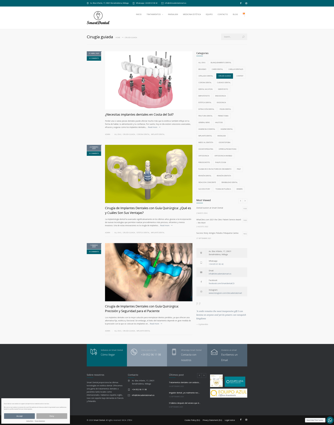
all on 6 (117, 134)
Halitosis (219, 122)
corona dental (143, 134)
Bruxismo (202, 69)
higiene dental (227, 129)
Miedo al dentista (205, 142)
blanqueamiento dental (221, 62)
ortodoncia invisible (223, 156)
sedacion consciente (207, 182)
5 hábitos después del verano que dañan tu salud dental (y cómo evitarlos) (185, 403)
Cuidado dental (224, 82)
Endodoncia (220, 96)
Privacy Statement (40, 421)
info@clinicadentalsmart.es (175, 3)
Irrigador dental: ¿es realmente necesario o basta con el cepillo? (185, 392)
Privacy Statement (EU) (212, 420)
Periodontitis (204, 162)
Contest (239, 76)
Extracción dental (206, 109)
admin (107, 134)
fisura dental (225, 109)
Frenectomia (223, 116)
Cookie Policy (29, 421)
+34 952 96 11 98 (151, 354)
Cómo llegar (108, 354)
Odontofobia (224, 142)
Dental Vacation (205, 89)
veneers (239, 189)
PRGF (239, 169)
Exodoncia (221, 102)
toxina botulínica (223, 189)
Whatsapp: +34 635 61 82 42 (146, 3)
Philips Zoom (220, 162)
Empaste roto (204, 96)
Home (118, 37)
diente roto (223, 89)
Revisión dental (204, 176)
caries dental (217, 69)
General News (204, 122)
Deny (52, 416)
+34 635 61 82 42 (216, 264)
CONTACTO (223, 14)
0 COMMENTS (94, 58)
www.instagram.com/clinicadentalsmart (225, 293)
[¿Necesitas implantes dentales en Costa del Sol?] (148, 80)
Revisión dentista (224, 176)
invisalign (221, 136)
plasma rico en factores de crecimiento (214, 169)
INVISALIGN (173, 14)
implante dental (158, 134)
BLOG (235, 14)
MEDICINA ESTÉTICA (192, 14)
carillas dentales (235, 69)
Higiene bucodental (206, 129)
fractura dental (205, 116)
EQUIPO (209, 14)
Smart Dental (99, 420)
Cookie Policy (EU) (192, 420)
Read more (152, 127)
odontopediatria (205, 149)
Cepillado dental (205, 76)
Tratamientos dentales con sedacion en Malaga (185, 382)
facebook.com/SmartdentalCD (221, 283)
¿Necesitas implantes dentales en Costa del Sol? (139, 114)
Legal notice (230, 420)
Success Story (204, 189)
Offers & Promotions (227, 149)
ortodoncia (203, 156)
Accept (19, 416)
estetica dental (143, 232)
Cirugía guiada (129, 134)
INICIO (139, 14)
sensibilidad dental (229, 182)
